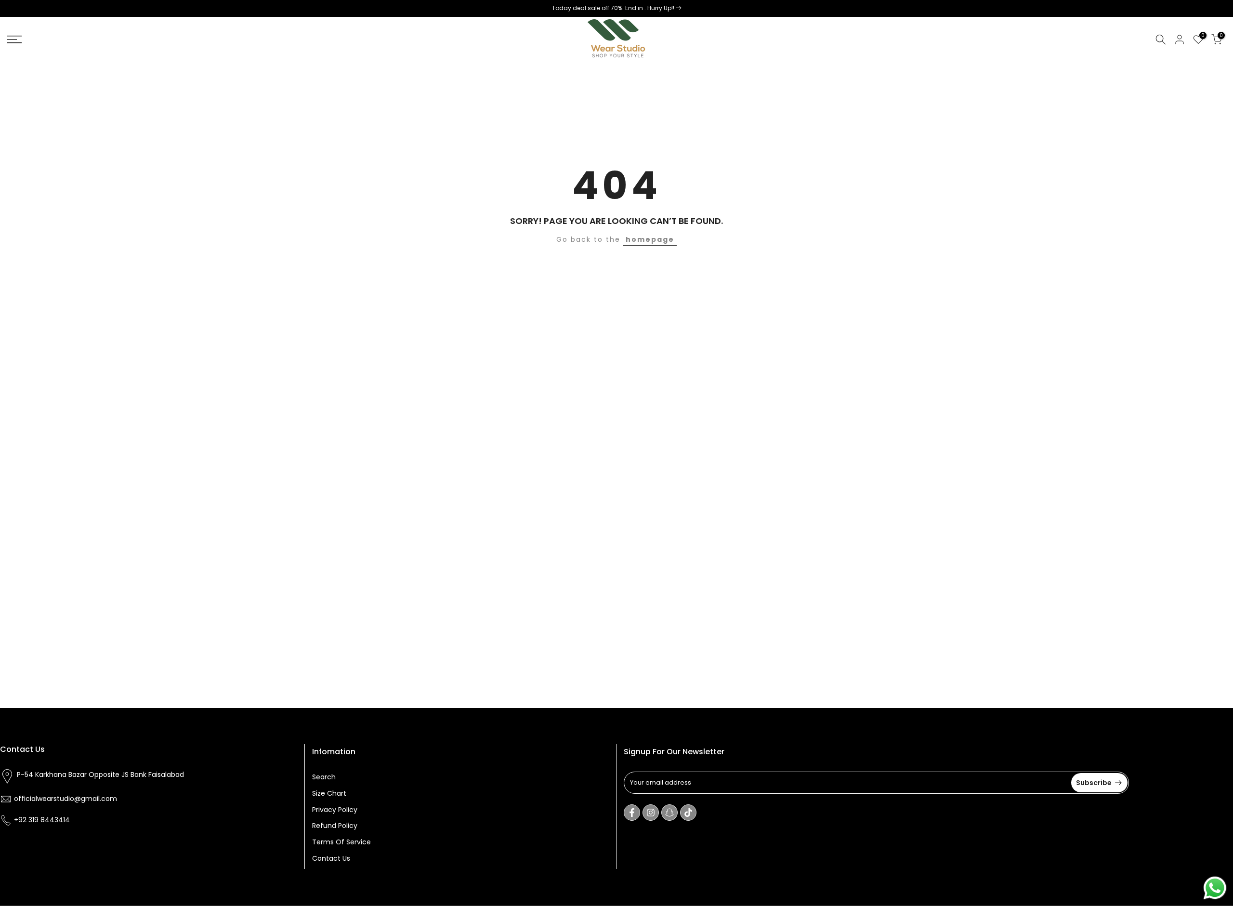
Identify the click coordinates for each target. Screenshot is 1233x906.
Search (324, 777)
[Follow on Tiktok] (688, 812)
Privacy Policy (334, 809)
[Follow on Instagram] (651, 812)
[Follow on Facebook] (632, 812)
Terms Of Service (341, 842)
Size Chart (329, 793)
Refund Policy (334, 825)
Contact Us (331, 858)
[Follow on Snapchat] (669, 812)
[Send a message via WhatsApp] (1215, 888)
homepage (650, 239)
